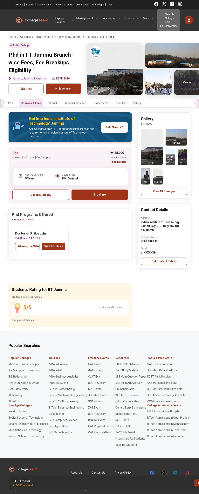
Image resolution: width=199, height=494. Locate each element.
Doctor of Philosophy (30, 233)
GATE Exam (95, 370)
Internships (98, 4)
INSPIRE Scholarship (127, 395)
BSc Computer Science (63, 420)
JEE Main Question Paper (130, 376)
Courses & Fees (31, 103)
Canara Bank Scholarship (130, 407)
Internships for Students (130, 438)
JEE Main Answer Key (128, 382)
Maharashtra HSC (126, 413)
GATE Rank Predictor (160, 364)
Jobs (109, 4)
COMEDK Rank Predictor (162, 401)
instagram (186, 473)
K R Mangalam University (24, 370)
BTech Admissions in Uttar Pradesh (168, 417)
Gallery (137, 103)
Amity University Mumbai (24, 382)
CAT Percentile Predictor (162, 382)
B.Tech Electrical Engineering (66, 407)
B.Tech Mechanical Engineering (68, 395)
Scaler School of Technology (26, 417)
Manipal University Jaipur (24, 364)
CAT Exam (94, 364)
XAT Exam (94, 407)
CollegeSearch (32, 20)
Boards (30, 4)
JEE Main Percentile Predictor (165, 389)
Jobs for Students (126, 444)
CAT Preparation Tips (101, 426)
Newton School (18, 411)
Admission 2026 (63, 4)
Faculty (120, 103)
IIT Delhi (13, 401)
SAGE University (18, 389)
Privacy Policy (123, 472)
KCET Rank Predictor (160, 376)
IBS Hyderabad (18, 376)
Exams (19, 4)
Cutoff (53, 103)
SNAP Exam (95, 401)
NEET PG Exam (97, 382)
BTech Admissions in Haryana (165, 436)
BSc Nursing (56, 413)
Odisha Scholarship (127, 401)
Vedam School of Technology (27, 436)
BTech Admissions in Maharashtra (168, 423)
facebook (151, 473)
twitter (163, 473)
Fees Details (118, 161)
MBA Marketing (58, 382)
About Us (76, 472)
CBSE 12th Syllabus (127, 364)
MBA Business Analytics (64, 376)
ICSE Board (122, 420)
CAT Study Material (127, 370)
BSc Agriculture (58, 426)
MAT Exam (95, 389)
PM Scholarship (124, 389)
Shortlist (26, 88)
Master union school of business (28, 423)
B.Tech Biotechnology (62, 389)
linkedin (175, 473)
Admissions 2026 (75, 103)
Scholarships (44, 4)
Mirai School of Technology (25, 430)
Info (10, 103)
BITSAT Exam (96, 420)
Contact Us (98, 472)
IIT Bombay (15, 395)
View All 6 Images (164, 191)
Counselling (82, 4)
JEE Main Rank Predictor (162, 370)
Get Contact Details (164, 261)
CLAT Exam (95, 376)
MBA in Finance (58, 364)
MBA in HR (55, 370)
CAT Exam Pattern (99, 432)
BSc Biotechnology (60, 432)
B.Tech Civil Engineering (63, 401)
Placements (101, 103)
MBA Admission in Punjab (163, 411)
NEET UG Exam (97, 413)
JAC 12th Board (125, 432)
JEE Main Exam (97, 395)
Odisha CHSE (123, 426)
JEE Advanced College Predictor (167, 395)
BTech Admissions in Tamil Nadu (167, 430)
